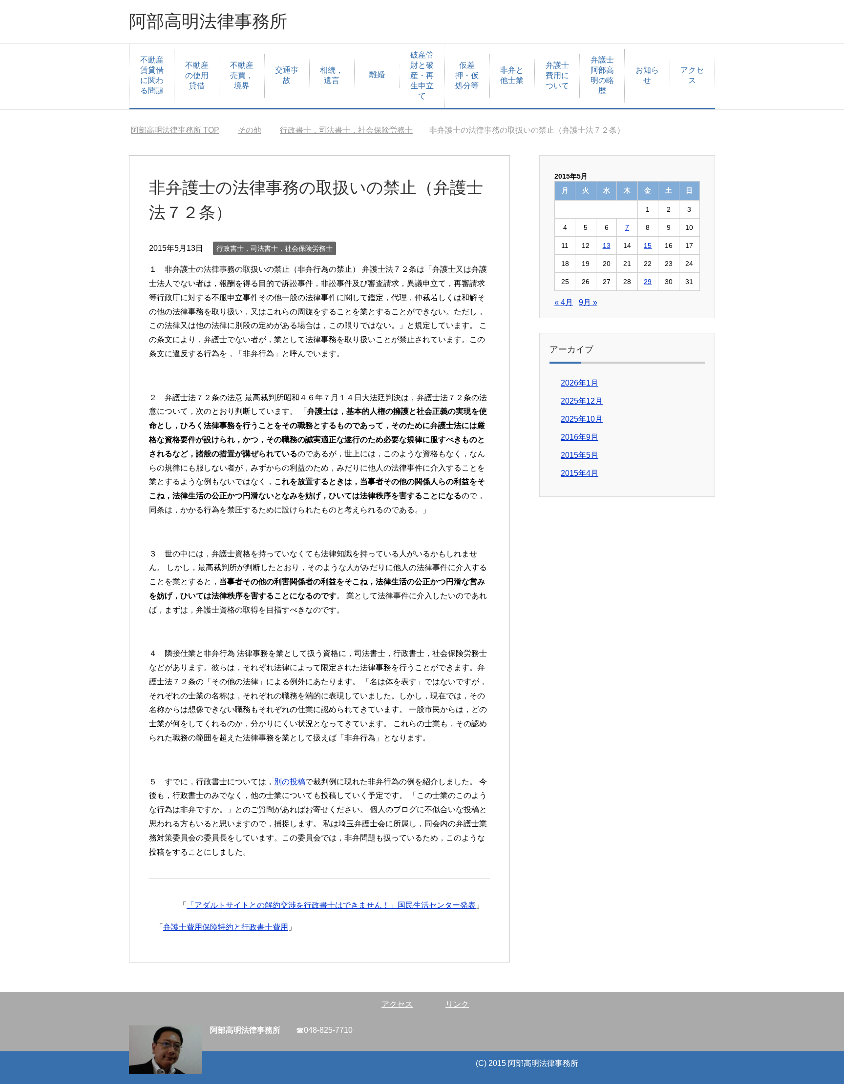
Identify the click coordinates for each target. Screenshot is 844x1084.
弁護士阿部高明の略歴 (602, 75)
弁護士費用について (557, 75)
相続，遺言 (331, 75)
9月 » (588, 302)
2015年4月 (579, 473)
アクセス (692, 75)
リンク (457, 1004)
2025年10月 (582, 419)
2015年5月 (579, 455)
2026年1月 (579, 383)
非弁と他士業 (512, 75)
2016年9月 (579, 437)
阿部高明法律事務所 (208, 21)
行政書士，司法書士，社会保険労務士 (274, 248)
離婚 (377, 74)
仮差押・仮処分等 (467, 75)
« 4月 (563, 302)
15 (648, 245)
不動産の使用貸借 (197, 75)
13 (607, 245)
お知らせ (647, 75)
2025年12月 (582, 401)
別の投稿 (289, 781)
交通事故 (286, 75)
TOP (175, 130)
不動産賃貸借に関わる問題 (152, 75)
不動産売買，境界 (241, 75)
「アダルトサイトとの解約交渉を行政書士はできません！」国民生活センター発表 (331, 905)
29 (648, 282)
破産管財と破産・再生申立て (422, 75)
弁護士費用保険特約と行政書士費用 (225, 927)
